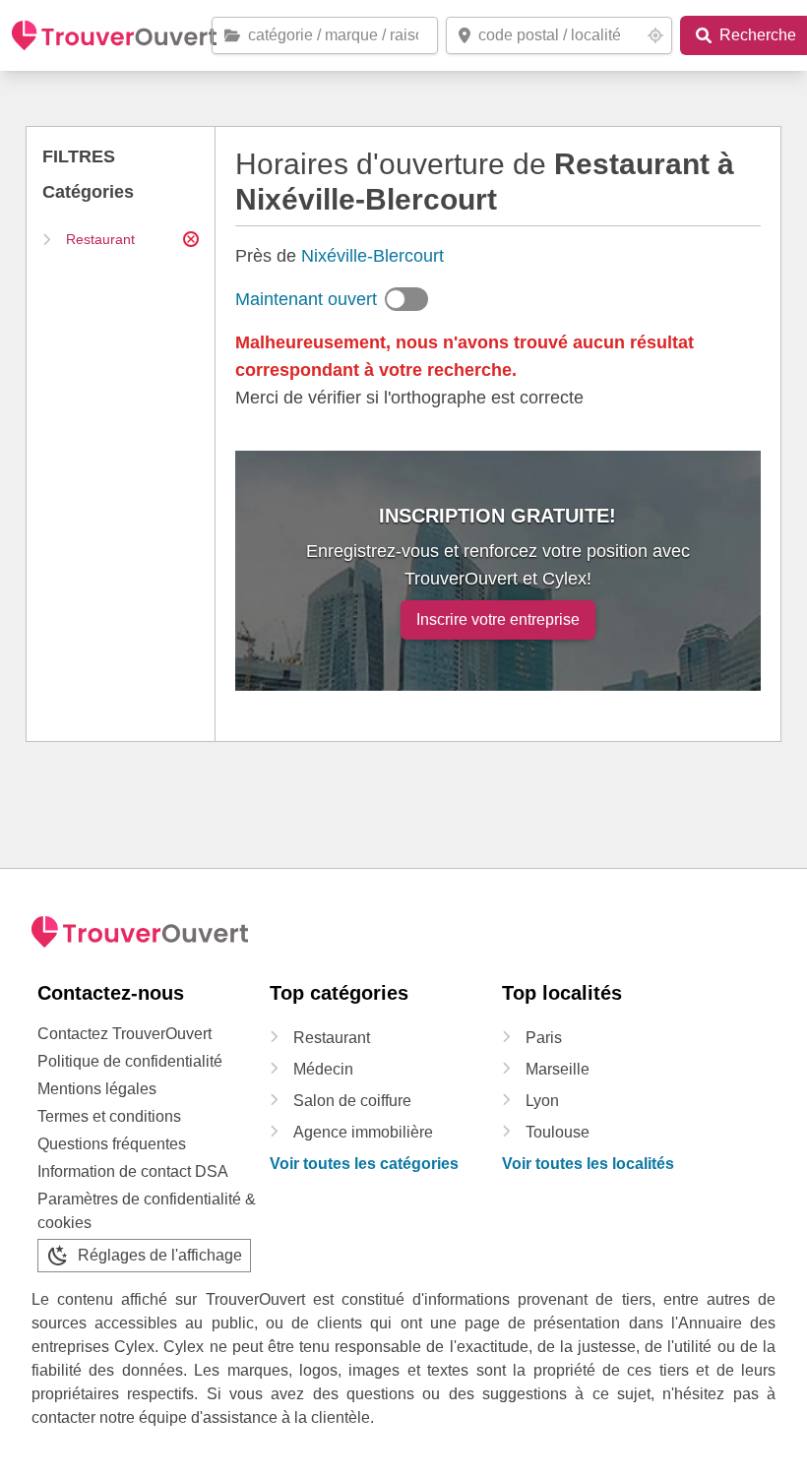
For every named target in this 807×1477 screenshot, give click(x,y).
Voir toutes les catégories (364, 1163)
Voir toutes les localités (588, 1163)
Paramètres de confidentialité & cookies (146, 1211)
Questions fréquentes (111, 1144)
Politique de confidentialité (129, 1061)
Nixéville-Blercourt (372, 256)
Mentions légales (96, 1088)
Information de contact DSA (132, 1171)
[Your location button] (655, 35)
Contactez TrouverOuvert (124, 1033)
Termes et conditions (109, 1116)
